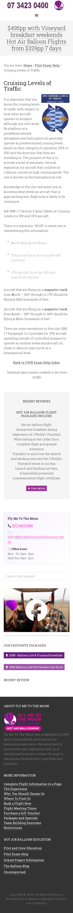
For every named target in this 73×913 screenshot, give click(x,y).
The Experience (15, 789)
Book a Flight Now (17, 803)
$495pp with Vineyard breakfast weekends (37, 31)
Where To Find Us (17, 798)
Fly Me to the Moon (36, 5)
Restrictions (13, 828)
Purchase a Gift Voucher (22, 813)
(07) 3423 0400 (22, 526)
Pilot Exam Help (16, 854)
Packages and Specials (21, 818)
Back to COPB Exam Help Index (36, 363)
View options (38, 488)
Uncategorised (15, 872)
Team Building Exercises (22, 823)
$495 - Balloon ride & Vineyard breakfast (36, 655)
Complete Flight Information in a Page (33, 784)
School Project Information (24, 860)
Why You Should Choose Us (24, 794)
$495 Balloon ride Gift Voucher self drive (36, 667)
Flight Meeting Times (20, 808)
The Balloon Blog (16, 866)
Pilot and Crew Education (23, 848)
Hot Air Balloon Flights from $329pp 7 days (36, 45)
